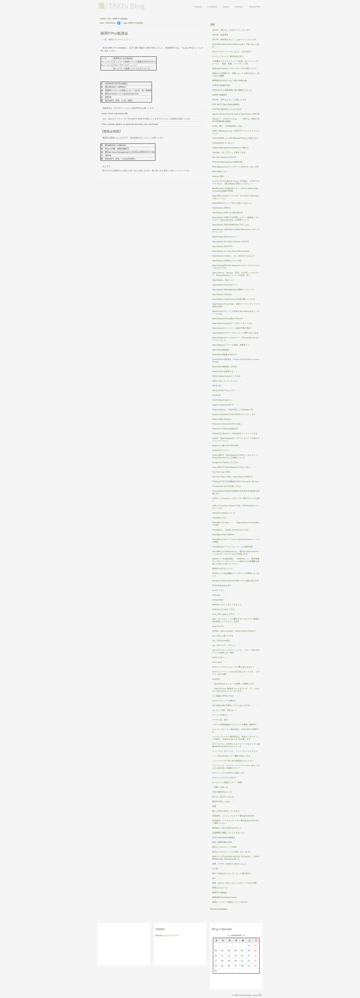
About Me (254, 7)
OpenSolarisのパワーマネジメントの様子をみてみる (235, 333)
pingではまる (218, 626)
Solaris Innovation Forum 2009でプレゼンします (233, 414)
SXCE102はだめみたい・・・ (225, 400)
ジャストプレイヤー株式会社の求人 (228, 56)
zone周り (216, 679)
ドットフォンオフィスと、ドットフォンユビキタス (234, 751)
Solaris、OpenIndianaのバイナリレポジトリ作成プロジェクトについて (235, 439)
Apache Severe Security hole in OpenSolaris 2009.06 (235, 114)
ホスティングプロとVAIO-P (224, 777)
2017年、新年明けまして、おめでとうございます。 (235, 39)
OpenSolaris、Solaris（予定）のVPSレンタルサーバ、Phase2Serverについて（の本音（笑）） (235, 274)
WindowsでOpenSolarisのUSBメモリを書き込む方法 (235, 580)
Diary (226, 7)
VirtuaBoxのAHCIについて (223, 513)
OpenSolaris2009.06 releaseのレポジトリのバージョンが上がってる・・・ (235, 266)
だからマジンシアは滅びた (224, 700)
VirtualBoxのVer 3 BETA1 (223, 534)
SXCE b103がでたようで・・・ (226, 390)
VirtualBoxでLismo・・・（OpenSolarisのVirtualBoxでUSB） (235, 523)
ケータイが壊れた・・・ (223, 715)
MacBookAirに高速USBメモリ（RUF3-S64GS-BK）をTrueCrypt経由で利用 (235, 189)
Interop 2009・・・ (221, 176)
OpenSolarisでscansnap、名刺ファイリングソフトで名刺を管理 (235, 305)
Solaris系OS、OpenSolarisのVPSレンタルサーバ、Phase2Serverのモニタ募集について (235, 456)
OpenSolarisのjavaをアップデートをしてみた (232, 323)
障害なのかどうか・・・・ (224, 888)
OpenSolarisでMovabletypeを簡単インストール (233, 289)
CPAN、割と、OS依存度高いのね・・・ (230, 126)
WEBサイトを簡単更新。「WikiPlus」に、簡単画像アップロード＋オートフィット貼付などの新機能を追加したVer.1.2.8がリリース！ (235, 561)
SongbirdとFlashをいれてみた (225, 462)
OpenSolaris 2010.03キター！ (225, 237)
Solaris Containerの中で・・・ (225, 405)
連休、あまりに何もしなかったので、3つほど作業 (234, 883)
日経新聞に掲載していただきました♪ (228, 833)
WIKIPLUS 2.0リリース (222, 568)
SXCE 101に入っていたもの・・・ (227, 381)
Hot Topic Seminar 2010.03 (224, 157)
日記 (109, 19)
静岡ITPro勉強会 (135, 23)
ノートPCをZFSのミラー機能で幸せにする (231, 756)
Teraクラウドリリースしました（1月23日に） (232, 51)
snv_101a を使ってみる (222, 636)
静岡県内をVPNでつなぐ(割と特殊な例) (229, 80)
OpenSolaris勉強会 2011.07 (224, 354)
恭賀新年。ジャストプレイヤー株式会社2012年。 (234, 816)
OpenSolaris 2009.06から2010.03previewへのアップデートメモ (235, 230)
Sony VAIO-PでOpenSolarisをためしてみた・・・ (234, 467)
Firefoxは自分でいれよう (223, 143)
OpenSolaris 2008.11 (221, 208)
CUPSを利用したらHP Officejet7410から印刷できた (235, 138)
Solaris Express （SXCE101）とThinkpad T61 (232, 409)
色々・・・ (217, 878)
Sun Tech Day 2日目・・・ (224, 472)
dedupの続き (218, 600)
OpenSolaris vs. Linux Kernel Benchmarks (231, 251)
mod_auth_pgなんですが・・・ (226, 614)
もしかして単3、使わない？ (224, 710)
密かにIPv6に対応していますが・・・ (229, 811)
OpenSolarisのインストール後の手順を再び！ (232, 328)
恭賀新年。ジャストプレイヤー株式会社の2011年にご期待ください (235, 821)
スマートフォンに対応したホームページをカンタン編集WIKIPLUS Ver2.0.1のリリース (235, 745)
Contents (212, 7)
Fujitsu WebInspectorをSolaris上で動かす (230, 148)
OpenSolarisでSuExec (222, 294)
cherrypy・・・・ (220, 595)
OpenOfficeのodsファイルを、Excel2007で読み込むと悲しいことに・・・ (235, 197)
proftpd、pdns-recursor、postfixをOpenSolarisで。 (235, 631)
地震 (214, 806)
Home (198, 7)
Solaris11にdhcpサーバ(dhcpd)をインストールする (234, 433)
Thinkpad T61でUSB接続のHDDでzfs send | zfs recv (235, 481)
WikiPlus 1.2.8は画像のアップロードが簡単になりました (235, 574)
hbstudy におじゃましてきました (226, 604)
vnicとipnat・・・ (220, 662)
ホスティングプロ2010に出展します (228, 773)
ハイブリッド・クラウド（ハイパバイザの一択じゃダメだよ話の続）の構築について (235, 766)
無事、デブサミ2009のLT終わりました (229, 864)
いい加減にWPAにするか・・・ (226, 696)
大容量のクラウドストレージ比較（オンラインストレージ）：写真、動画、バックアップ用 (235, 62)
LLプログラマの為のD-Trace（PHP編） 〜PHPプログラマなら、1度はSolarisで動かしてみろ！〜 (235, 182)
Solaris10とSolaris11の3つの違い (227, 424)
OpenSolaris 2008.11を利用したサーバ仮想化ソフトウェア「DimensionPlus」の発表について (235, 218)
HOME (103, 19)
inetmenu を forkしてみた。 (224, 609)
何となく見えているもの (223, 797)
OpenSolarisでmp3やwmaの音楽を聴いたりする (233, 299)
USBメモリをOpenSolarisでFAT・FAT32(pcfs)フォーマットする (235, 506)
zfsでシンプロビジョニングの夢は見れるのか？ (233, 667)
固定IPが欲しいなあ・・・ (224, 801)
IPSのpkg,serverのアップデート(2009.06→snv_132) (235, 167)
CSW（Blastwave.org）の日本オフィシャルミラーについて (235, 132)
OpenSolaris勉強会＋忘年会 (224, 366)
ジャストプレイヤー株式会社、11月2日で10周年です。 (235, 730)
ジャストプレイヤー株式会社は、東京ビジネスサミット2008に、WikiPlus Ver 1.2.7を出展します (235, 737)
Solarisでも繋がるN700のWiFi (225, 445)
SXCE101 (216, 395)
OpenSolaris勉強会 (220, 350)
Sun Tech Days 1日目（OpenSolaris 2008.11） (233, 477)
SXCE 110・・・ (219, 386)
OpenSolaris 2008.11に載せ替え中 (227, 212)
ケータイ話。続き (220, 720)
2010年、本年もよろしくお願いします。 (230, 99)
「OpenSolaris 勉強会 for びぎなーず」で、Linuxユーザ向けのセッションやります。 (235, 689)
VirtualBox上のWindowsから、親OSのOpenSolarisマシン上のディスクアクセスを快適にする (235, 552)
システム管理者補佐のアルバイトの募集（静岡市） (234, 724)
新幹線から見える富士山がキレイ (227, 828)
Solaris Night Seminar (221, 419)
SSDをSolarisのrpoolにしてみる (226, 376)
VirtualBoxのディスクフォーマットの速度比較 (232, 547)
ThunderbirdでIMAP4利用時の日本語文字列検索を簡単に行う (235, 492)
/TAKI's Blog (121, 5)
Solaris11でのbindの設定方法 (225, 428)
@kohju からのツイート (167, 935)
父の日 (215, 868)
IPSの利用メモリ (219, 171)
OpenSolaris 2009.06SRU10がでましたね (230, 225)
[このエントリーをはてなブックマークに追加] (118, 23)
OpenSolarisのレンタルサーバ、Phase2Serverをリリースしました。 (235, 338)
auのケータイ (218, 590)
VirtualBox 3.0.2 (219, 518)
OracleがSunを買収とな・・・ (225, 371)
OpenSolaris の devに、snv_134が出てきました (233, 256)
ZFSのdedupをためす (221, 585)
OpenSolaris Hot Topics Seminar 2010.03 (230, 241)
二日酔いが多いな (220, 787)
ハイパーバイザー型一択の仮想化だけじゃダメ (233, 761)
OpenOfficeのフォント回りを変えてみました (232, 203)
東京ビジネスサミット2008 (224, 847)
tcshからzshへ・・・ (221, 657)
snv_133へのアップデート (224, 645)
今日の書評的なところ (222, 792)
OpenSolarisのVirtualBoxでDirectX (227, 318)
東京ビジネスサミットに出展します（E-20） (232, 852)
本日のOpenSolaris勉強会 (223, 837)
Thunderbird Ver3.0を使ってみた (226, 486)
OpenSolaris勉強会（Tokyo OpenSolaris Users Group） (235, 360)
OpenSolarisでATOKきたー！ (225, 285)
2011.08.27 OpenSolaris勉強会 (226, 104)
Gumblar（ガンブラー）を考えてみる (229, 152)
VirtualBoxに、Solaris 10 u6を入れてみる (230, 530)
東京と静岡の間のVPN (222, 842)
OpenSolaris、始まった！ (223, 280)
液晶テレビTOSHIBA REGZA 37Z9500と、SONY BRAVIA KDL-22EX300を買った (235, 857)
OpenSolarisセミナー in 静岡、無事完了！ (230, 345)
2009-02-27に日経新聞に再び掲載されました (232, 90)
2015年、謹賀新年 (220, 35)
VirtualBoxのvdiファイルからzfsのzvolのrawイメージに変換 (235, 540)
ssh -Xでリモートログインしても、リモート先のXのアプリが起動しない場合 (235, 651)
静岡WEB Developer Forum (224, 897)
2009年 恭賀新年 (219, 95)
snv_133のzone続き (221, 640)
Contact (239, 7)
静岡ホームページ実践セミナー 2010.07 (230, 902)
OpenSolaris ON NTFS (222, 246)
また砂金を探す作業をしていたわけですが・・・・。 (235, 705)
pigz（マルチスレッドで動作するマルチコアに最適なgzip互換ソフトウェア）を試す (235, 620)
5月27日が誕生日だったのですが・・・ (229, 109)
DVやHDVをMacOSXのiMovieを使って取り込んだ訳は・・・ (235, 45)
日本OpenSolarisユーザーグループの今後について (234, 68)
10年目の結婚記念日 (221, 85)
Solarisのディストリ (221, 450)
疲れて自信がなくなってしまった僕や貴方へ (232, 873)
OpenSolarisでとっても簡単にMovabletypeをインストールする (235, 312)
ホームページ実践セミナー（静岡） (228, 782)
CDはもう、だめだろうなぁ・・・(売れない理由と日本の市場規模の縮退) (235, 120)
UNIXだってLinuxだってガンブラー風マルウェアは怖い (235, 499)
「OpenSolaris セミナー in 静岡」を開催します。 (234, 684)
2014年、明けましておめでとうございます (231, 30)
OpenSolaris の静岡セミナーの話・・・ (229, 260)
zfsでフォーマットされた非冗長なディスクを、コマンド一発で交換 (235, 673)
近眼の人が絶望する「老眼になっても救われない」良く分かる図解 (235, 74)
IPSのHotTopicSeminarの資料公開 (227, 162)
